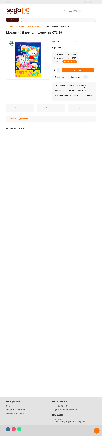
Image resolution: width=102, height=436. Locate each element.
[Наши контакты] (97, 431)
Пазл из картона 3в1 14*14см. (19, 271)
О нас (8, 406)
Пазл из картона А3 (15, 167)
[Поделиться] (85, 77)
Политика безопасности (15, 413)
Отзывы (12, 119)
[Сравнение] (90, 2)
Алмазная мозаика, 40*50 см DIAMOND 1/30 (25, 219)
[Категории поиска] (23, 20)
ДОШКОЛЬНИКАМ (17, 26)
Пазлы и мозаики (33, 26)
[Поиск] (93, 20)
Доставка (23, 119)
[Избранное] (85, 2)
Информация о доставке (15, 410)
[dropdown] (8, 2)
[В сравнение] (94, 140)
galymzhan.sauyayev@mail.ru (66, 410)
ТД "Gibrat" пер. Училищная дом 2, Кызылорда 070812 (71, 420)
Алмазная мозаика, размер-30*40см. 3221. (24, 375)
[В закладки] (94, 135)
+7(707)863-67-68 (70, 11)
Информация (13, 401)
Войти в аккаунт (70, 61)
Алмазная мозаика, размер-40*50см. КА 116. (25, 323)
